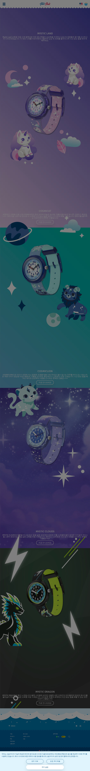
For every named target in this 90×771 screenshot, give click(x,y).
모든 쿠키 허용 (55, 761)
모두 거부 (35, 761)
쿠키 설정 (45, 767)
